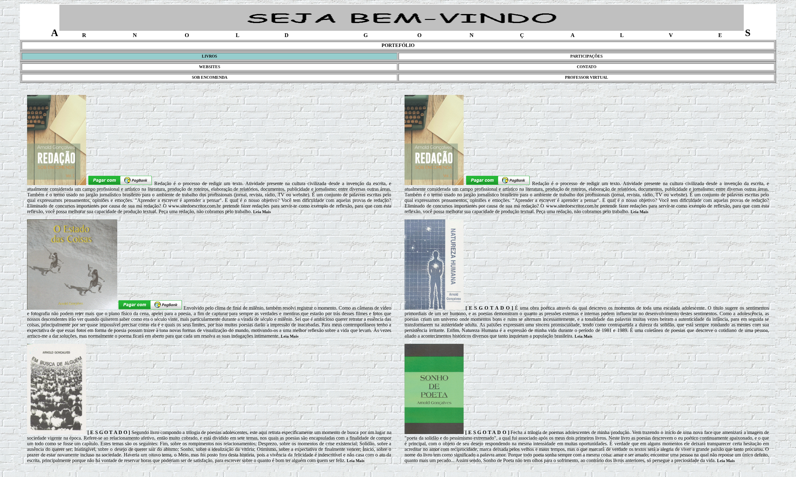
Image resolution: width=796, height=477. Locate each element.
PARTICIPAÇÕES (586, 56)
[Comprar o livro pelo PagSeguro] (150, 308)
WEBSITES (209, 66)
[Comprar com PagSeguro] (120, 183)
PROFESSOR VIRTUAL (586, 77)
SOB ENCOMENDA (209, 77)
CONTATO (586, 66)
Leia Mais (262, 211)
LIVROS (209, 56)
